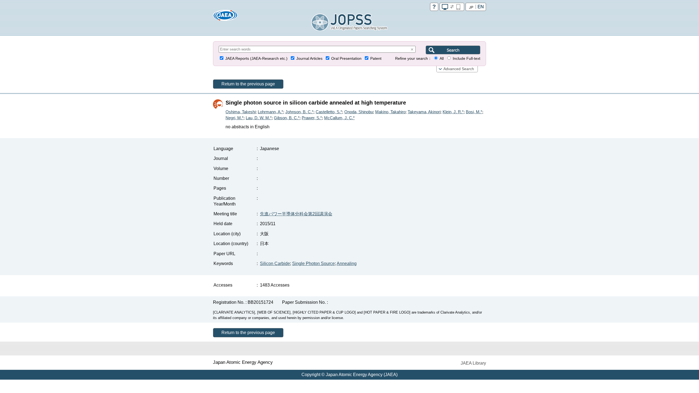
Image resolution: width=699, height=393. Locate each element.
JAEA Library (473, 363)
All (442, 58)
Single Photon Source (313, 263)
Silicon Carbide (275, 263)
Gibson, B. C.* (287, 117)
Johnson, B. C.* (299, 111)
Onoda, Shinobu (358, 111)
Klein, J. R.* (453, 111)
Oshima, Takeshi (241, 111)
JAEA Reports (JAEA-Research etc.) (256, 58)
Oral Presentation (346, 58)
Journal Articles (309, 58)
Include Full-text (466, 58)
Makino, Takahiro (390, 111)
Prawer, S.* (312, 117)
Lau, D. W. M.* (259, 117)
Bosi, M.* (474, 111)
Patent (375, 58)
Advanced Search (458, 69)
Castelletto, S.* (329, 111)
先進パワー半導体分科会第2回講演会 (296, 214)
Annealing (347, 263)
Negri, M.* (235, 117)
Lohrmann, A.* (270, 111)
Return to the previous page (248, 84)
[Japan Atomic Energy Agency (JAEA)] (225, 17)
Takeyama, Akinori (424, 111)
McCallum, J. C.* (339, 117)
